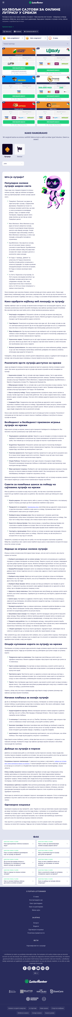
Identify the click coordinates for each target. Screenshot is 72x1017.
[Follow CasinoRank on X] (33, 977)
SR (35, 982)
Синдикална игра (33, 507)
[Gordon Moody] (32, 1008)
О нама (35, 906)
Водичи (35, 935)
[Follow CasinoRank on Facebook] (24, 977)
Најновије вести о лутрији (35, 955)
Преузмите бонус (18, 68)
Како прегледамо (35, 912)
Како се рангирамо (36, 916)
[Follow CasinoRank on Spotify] (42, 977)
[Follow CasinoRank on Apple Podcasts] (47, 977)
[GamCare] (56, 1000)
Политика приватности (35, 942)
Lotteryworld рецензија (18, 71)
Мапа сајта (36, 919)
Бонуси (35, 932)
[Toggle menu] (3, 2)
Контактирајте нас (35, 909)
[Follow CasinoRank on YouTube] (38, 977)
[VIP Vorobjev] (41, 1000)
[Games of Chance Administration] (12, 1000)
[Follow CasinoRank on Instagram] (29, 977)
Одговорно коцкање (35, 939)
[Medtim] (26, 1000)
